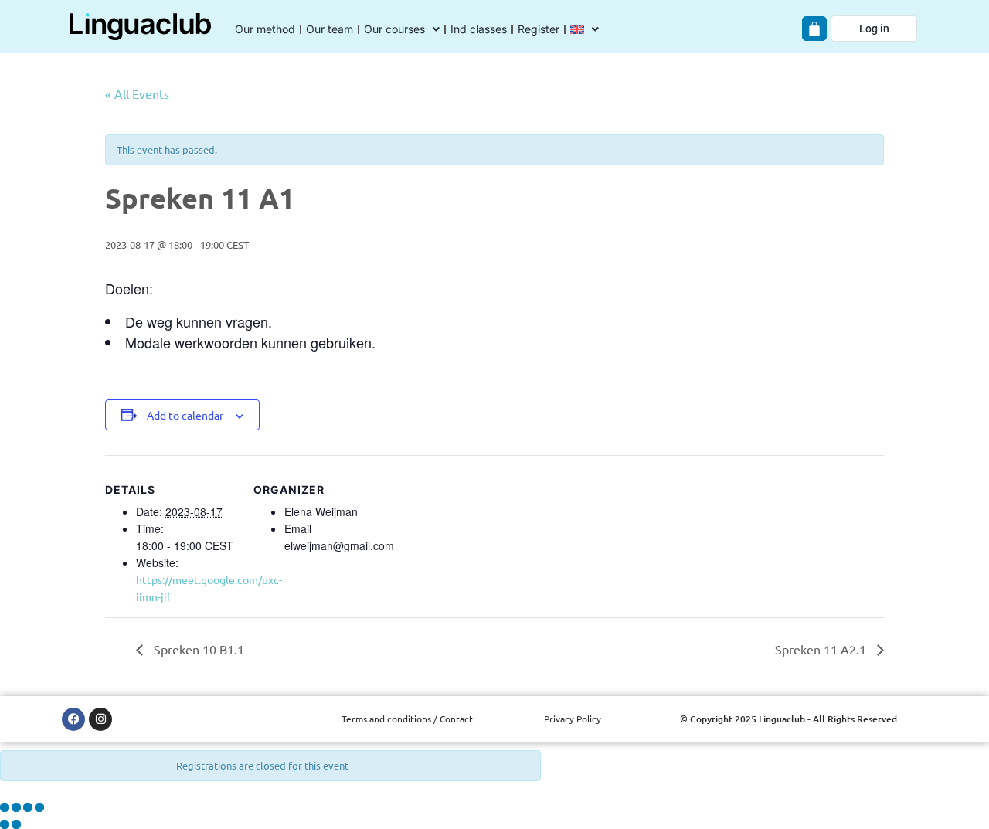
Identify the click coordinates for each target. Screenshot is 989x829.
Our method (265, 29)
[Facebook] (73, 719)
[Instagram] (100, 719)
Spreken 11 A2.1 (822, 649)
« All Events (137, 93)
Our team (329, 29)
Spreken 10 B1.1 (197, 649)
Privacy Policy (572, 718)
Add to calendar (185, 415)
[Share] (27, 807)
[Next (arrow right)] (16, 824)
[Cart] (814, 28)
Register (538, 29)
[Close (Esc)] (39, 807)
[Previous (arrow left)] (4, 824)
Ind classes (478, 29)
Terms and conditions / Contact (407, 718)
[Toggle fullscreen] (16, 807)
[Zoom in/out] (4, 807)
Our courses (394, 29)
